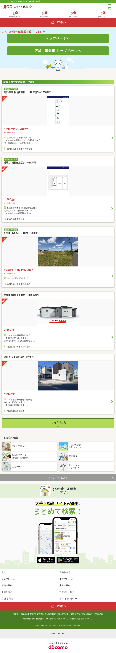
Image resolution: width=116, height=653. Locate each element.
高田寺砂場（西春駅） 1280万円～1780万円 (27, 92)
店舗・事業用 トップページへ (58, 51)
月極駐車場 (65, 572)
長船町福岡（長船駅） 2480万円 (21, 294)
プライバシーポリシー (42, 625)
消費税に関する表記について (81, 619)
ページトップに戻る (58, 478)
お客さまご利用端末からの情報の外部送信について (49, 614)
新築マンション (9, 579)
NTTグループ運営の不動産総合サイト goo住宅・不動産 (21, 1)
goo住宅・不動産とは (19, 614)
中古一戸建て (66, 585)
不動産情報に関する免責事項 (33, 619)
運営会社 (76, 625)
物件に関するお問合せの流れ (81, 614)
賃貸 (4, 572)
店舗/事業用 (7, 598)
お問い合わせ (66, 625)
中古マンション (67, 579)
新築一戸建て (8, 585)
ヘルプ (55, 625)
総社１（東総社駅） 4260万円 (20, 357)
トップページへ (58, 38)
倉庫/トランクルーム (69, 598)
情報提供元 (99, 614)
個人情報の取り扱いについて (57, 619)
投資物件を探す (67, 592)
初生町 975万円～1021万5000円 (21, 233)
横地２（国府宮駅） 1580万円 (20, 162)
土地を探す (7, 592)
